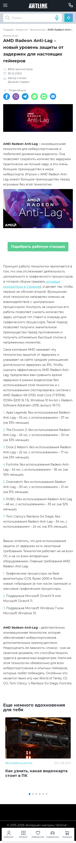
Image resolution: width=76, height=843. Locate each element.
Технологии (37, 29)
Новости (21, 29)
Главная (8, 29)
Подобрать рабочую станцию (38, 247)
